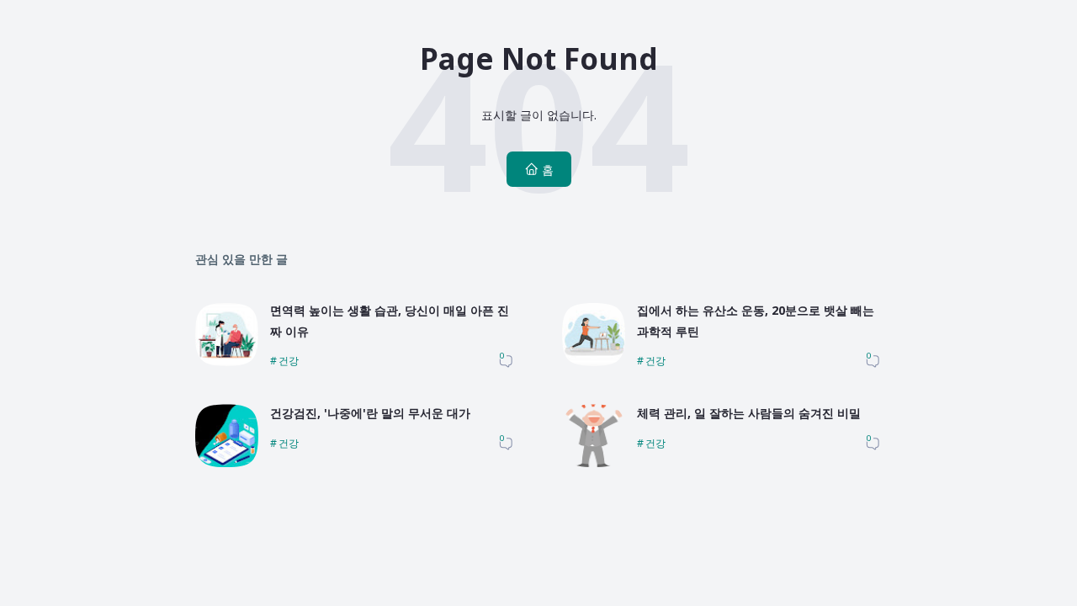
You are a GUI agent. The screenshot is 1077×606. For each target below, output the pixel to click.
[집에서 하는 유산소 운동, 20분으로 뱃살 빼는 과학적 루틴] (593, 361)
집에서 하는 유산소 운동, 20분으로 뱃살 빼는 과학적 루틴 (755, 320)
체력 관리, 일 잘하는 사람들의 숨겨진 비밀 (749, 413)
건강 (289, 361)
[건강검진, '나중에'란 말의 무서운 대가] (226, 462)
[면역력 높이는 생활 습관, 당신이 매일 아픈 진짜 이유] (226, 361)
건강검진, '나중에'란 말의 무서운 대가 (370, 413)
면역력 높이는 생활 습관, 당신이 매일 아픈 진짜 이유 (389, 320)
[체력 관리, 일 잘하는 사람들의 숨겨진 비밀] (593, 462)
